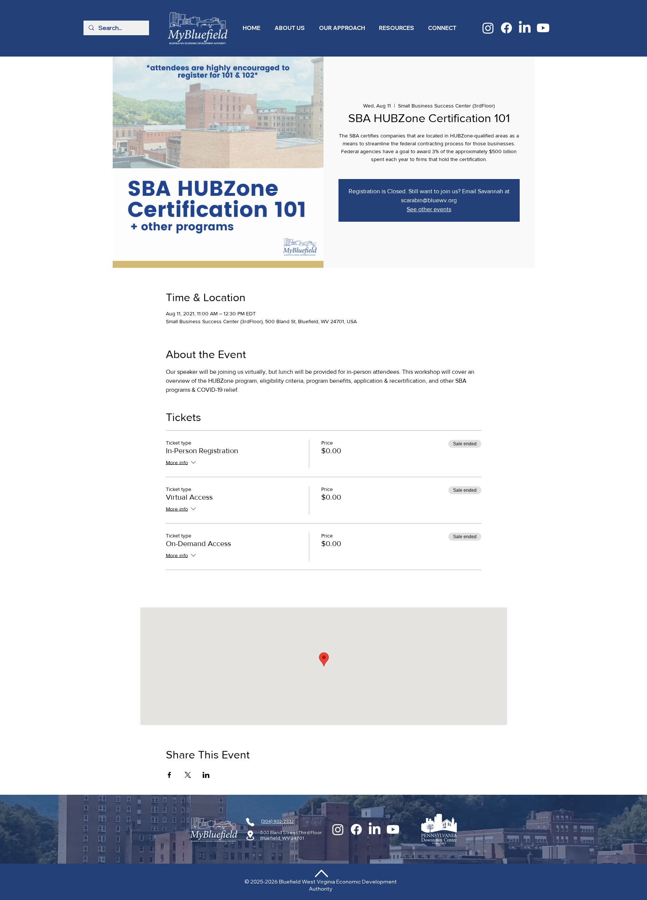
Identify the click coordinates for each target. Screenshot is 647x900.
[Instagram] (488, 28)
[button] (289, 28)
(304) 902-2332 (277, 821)
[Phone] (250, 822)
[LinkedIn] (524, 28)
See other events (429, 209)
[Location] (250, 835)
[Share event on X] (187, 775)
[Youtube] (543, 28)
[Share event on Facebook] (169, 775)
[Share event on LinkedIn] (206, 775)
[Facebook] (506, 28)
